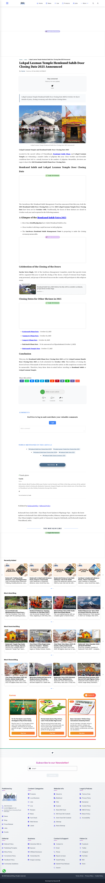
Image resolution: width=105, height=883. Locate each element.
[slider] (42, 392)
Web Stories (34, 822)
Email (57, 848)
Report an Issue (61, 856)
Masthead (59, 798)
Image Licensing (35, 860)
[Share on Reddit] (52, 381)
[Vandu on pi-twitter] (19, 491)
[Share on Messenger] (32, 381)
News (6, 816)
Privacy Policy (86, 798)
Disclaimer (85, 802)
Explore (58, 806)
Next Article (51, 465)
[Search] (93, 3)
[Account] (98, 3)
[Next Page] (103, 575)
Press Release (8, 824)
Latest (32, 825)
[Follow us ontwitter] (52, 753)
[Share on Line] (67, 381)
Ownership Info (35, 856)
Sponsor (32, 848)
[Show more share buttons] (77, 381)
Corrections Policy (10, 856)
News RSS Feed (61, 810)
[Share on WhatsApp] (27, 381)
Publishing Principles (10, 848)
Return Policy (86, 814)
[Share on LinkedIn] (47, 381)
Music (32, 814)
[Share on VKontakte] (62, 381)
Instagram (85, 852)
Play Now (52, 733)
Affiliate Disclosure (36, 852)
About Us (59, 794)
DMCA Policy (86, 810)
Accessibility (86, 818)
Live (31, 806)
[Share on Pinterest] (57, 381)
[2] (52, 588)
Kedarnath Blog (32, 506)
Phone (58, 852)
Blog (5, 820)
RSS (83, 860)
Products (33, 794)
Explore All (91, 695)
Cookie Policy (86, 806)
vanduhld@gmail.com (10, 808)
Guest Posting (60, 860)
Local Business (34, 798)
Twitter (84, 848)
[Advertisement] (52, 12)
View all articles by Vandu (25, 495)
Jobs (5, 828)
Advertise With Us (35, 844)
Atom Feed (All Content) (63, 818)
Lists (31, 802)
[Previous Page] (2, 575)
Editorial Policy (44, 506)
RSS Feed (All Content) (63, 814)
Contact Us (59, 844)
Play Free (23, 733)
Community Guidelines (11, 864)
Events (6, 832)
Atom (83, 864)
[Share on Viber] (72, 381)
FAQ (57, 802)
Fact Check (33, 818)
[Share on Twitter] (42, 381)
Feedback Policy (9, 860)
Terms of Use (86, 794)
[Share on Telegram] (37, 381)
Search (58, 868)
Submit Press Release (62, 864)
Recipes (32, 810)
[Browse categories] (7, 3)
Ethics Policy (8, 852)
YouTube (85, 856)
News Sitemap (60, 825)
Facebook (85, 844)
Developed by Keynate (51, 881)
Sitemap (58, 822)
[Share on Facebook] (22, 381)
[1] (51, 588)
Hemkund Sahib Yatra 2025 (51, 217)
